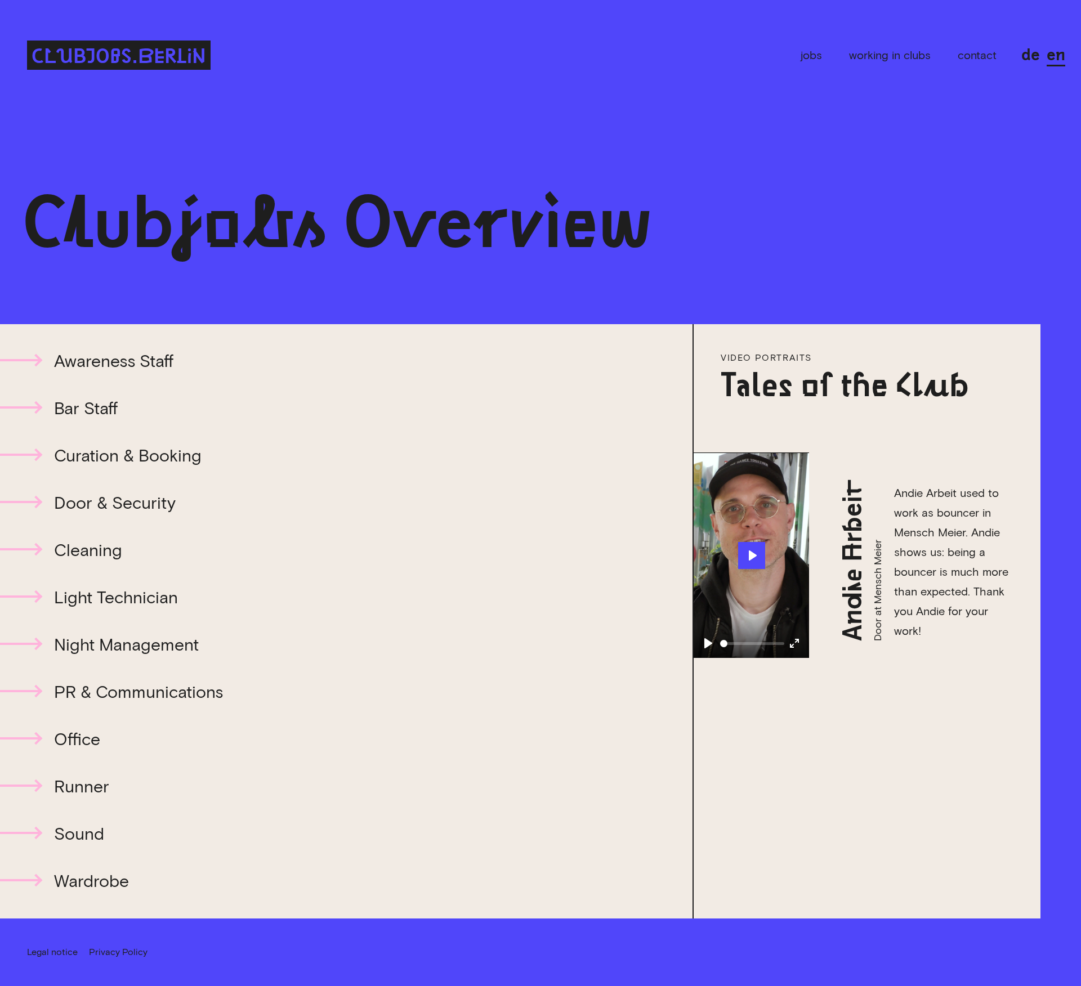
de (1030, 53)
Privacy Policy (118, 952)
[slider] (752, 643)
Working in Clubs (890, 55)
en (1056, 53)
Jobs (811, 55)
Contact (977, 55)
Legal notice (52, 952)
